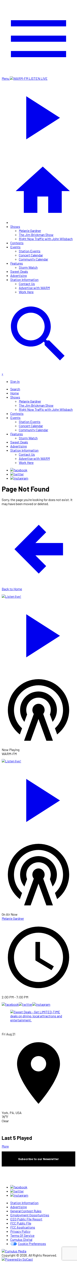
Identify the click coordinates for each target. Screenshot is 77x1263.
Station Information (24, 279)
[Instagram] (19, 478)
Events (15, 247)
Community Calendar (33, 259)
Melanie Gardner (30, 230)
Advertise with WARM (34, 288)
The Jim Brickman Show (36, 235)
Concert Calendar (31, 255)
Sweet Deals (19, 271)
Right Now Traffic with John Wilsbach (46, 239)
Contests (17, 243)
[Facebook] (18, 470)
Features (16, 263)
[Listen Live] (38, 633)
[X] (17, 474)
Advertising (18, 275)
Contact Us (27, 284)
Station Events (29, 251)
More (5, 1146)
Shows (15, 226)
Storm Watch (28, 267)
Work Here (26, 292)
